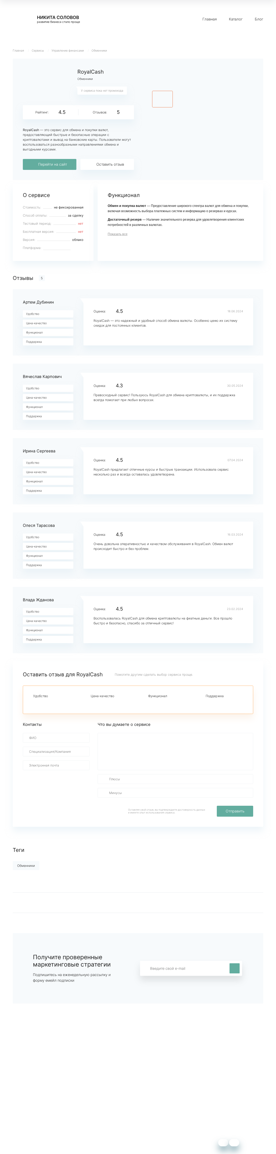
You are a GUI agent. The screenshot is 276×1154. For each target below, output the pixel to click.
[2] (42, 703)
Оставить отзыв (110, 164)
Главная (209, 19)
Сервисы (38, 50)
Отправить (235, 811)
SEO (92, 1117)
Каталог (236, 19)
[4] (56, 703)
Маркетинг (97, 1105)
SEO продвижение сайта (32, 1111)
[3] (49, 703)
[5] (63, 703)
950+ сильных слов (28, 1105)
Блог (259, 19)
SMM (93, 1111)
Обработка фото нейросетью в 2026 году (45, 1117)
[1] (35, 703)
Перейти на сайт (52, 164)
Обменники (99, 50)
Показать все (117, 234)
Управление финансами (68, 50)
